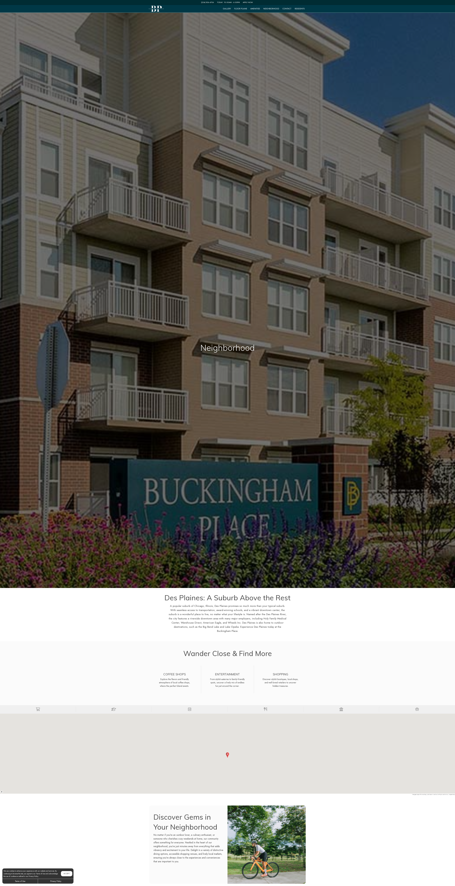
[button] (38, 709)
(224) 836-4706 (207, 2)
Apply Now (248, 2)
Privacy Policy (55, 881)
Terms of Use (20, 881)
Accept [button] (67, 873)
